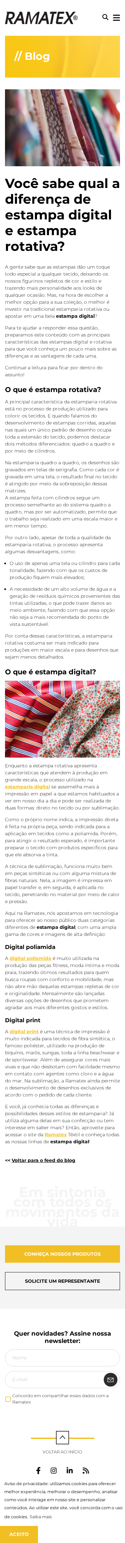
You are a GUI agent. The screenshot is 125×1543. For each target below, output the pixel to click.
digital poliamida (30, 958)
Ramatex (56, 1135)
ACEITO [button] (19, 1534)
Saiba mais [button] (41, 1516)
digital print (24, 1032)
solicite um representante (62, 1281)
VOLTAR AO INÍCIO (62, 1451)
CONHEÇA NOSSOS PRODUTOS (62, 1254)
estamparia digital (27, 787)
